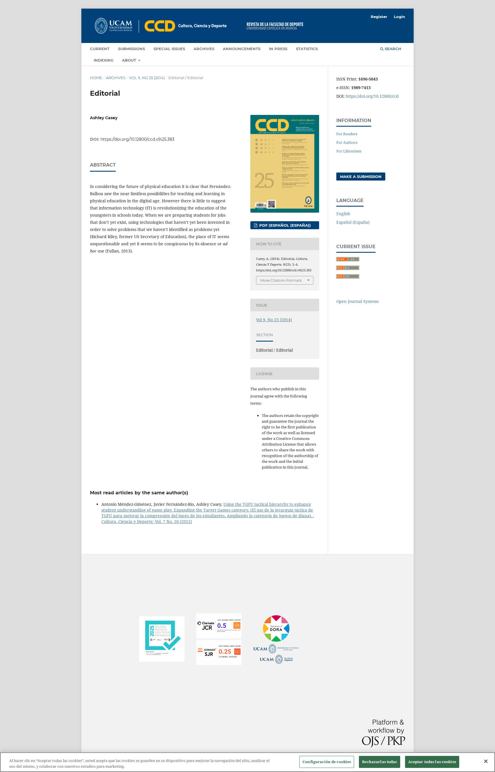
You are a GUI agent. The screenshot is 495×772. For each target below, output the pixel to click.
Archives (204, 48)
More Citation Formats (281, 280)
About (129, 60)
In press (278, 48)
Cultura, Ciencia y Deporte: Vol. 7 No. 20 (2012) (146, 521)
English (343, 213)
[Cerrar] (486, 761)
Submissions (131, 48)
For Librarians (349, 151)
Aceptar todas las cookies (432, 761)
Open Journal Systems (357, 301)
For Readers (347, 133)
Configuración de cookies (326, 761)
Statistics (307, 48)
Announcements (241, 48)
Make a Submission (361, 176)
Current (99, 48)
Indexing (103, 60)
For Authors (347, 142)
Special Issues (169, 48)
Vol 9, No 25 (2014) (147, 77)
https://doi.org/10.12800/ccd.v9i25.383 (137, 139)
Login (399, 16)
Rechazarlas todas (379, 761)
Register (379, 16)
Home (96, 77)
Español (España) (353, 222)
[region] (247, 762)
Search (392, 48)
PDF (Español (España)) (284, 225)
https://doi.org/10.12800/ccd (372, 96)
